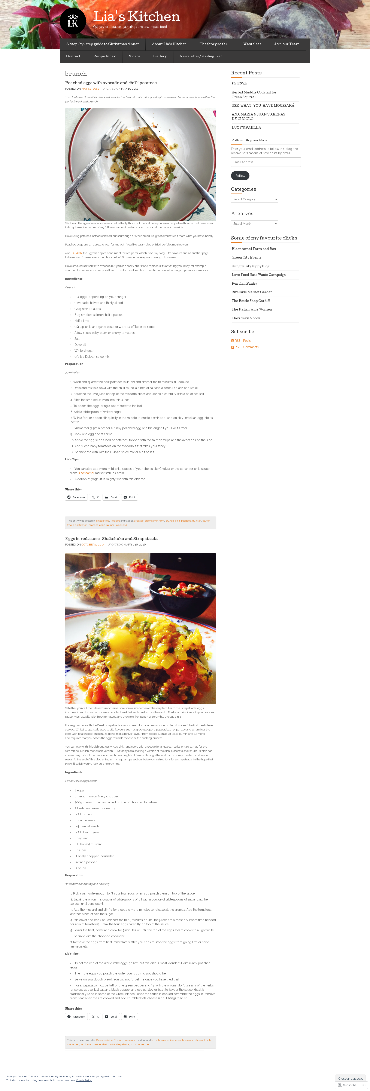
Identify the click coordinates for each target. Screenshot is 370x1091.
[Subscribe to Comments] (232, 347)
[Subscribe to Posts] (232, 340)
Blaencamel (86, 473)
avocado (138, 520)
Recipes (115, 520)
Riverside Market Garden (252, 292)
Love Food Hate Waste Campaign (259, 275)
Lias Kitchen (80, 524)
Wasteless (252, 44)
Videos (134, 56)
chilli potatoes (183, 520)
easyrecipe (167, 1040)
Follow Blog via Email (250, 140)
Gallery (160, 56)
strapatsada (122, 1044)
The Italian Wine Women (252, 309)
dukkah (196, 520)
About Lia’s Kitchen (169, 44)
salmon (110, 524)
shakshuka (108, 1044)
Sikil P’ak (239, 84)
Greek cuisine (104, 1040)
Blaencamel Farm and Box (254, 249)
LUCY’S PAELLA (246, 128)
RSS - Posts (243, 340)
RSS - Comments (247, 347)
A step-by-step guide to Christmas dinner (102, 44)
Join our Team (287, 44)
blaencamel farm (154, 520)
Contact (73, 56)
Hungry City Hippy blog (250, 266)
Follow (240, 175)
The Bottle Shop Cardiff (251, 301)
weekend (121, 524)
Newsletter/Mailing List (201, 56)
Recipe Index (104, 56)
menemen (73, 1044)
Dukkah (77, 253)
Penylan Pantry (245, 283)
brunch (170, 520)
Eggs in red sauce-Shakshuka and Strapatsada (111, 539)
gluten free (102, 520)
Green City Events (246, 257)
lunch (207, 1040)
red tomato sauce (91, 1044)
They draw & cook (246, 318)
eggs (178, 1040)
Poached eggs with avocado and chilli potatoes (111, 83)
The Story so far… (215, 44)
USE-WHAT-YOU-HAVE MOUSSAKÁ (263, 106)
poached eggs (97, 524)
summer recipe (140, 1044)
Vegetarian (131, 1040)
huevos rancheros (192, 1040)
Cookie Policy (84, 1080)
